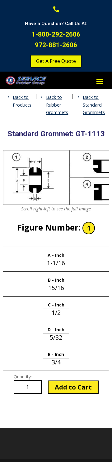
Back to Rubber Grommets (57, 104)
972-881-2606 (56, 45)
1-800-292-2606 (56, 34)
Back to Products (22, 101)
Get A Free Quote (56, 61)
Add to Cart (73, 387)
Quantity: (23, 377)
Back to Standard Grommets (94, 104)
